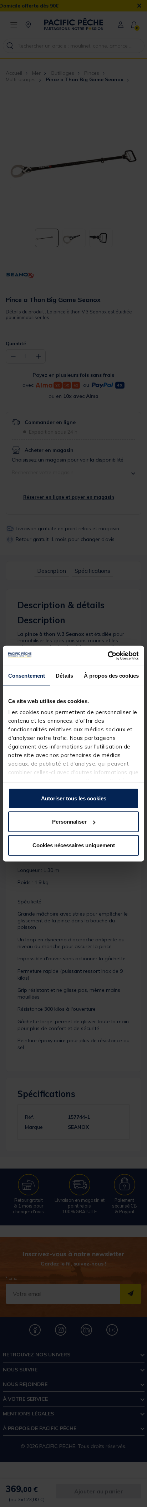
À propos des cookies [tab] (111, 675)
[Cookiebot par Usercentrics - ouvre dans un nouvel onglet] (107, 655)
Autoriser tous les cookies (73, 798)
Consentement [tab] (26, 675)
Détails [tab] (64, 675)
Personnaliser (69, 822)
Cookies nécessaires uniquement (73, 845)
